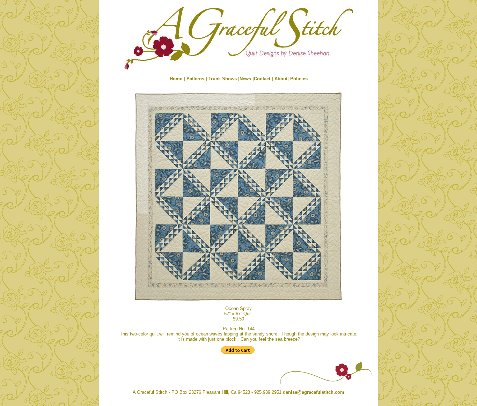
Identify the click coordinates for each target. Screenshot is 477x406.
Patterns (195, 78)
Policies (299, 78)
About (280, 78)
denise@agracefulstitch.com (313, 392)
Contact (263, 78)
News (245, 78)
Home (176, 78)
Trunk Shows (222, 78)
